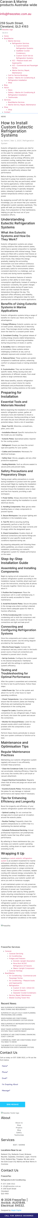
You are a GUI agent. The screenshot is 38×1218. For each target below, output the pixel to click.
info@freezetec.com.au (15, 14)
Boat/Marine (8, 38)
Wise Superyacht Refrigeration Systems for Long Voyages (18, 1025)
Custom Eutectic (19, 990)
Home (6, 36)
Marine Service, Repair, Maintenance (22, 105)
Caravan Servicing (16, 954)
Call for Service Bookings (18, 75)
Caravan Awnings (15, 971)
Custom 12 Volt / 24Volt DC (24, 988)
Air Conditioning (15, 956)
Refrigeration (14, 985)
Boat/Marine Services (16, 102)
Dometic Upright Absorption (24, 961)
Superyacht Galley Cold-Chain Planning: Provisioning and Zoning (18, 1014)
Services (7, 100)
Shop (10, 83)
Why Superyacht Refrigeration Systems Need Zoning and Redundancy (18, 1008)
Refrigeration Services (20, 43)
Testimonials (13, 97)
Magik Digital (16, 1210)
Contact (7, 112)
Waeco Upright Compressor (24, 968)
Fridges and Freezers (17, 958)
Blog (5, 85)
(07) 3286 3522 (9, 1184)
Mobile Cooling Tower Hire (19, 998)
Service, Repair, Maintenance (20, 995)
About (6, 87)
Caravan (8, 951)
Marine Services (14, 41)
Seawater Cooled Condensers (24, 993)
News (10, 90)
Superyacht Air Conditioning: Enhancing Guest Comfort (18, 1035)
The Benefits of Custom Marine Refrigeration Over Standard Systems (17, 1046)
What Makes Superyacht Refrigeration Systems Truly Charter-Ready (17, 1030)
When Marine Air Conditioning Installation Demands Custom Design (17, 1019)
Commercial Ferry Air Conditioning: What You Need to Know (18, 1041)
